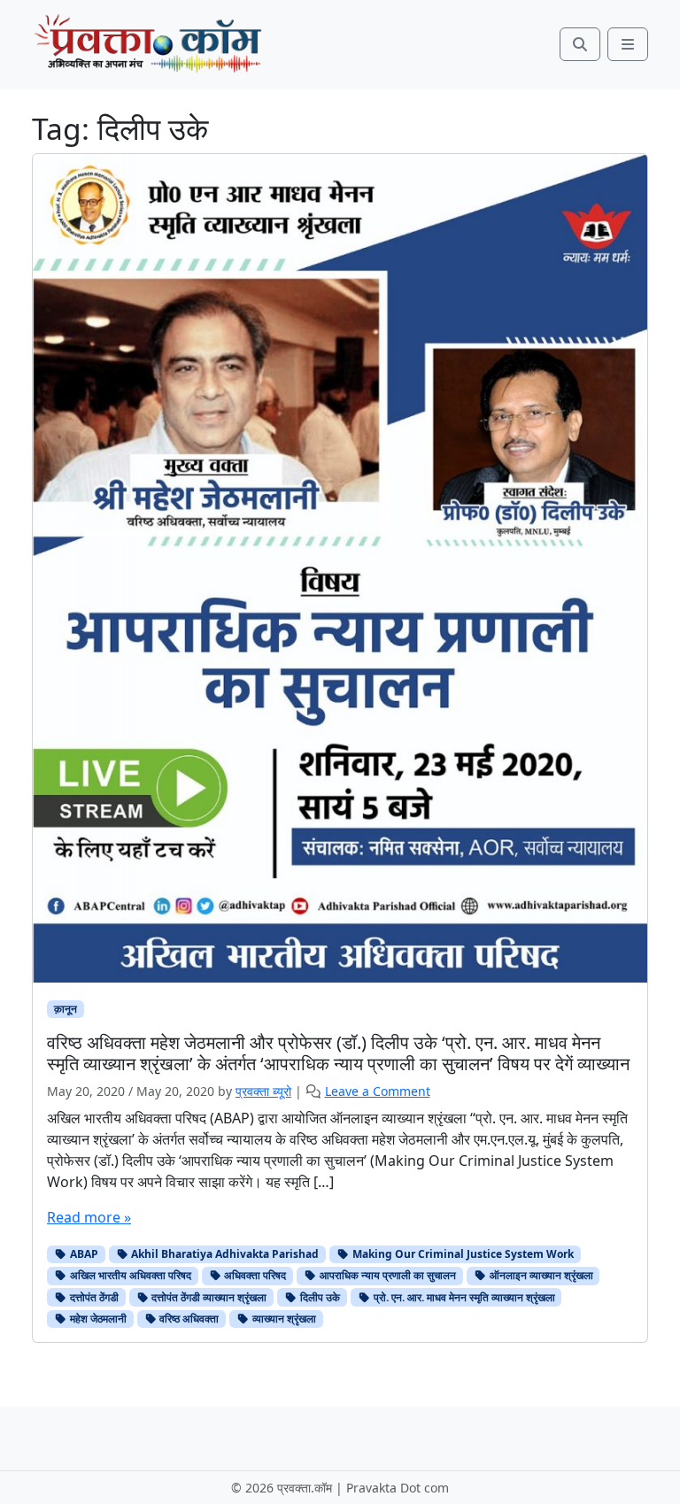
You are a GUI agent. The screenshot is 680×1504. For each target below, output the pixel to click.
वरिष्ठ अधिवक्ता (188, 1318)
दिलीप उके (319, 1297)
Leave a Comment (377, 1091)
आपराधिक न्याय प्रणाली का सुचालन (386, 1275)
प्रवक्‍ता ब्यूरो (263, 1091)
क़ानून (65, 1008)
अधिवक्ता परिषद (253, 1275)
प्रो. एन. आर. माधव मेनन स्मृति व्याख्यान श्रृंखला (463, 1297)
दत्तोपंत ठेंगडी (93, 1297)
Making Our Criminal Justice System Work (462, 1253)
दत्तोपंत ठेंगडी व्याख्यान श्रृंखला (208, 1297)
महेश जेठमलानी (97, 1318)
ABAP (82, 1253)
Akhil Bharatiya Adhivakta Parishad (223, 1253)
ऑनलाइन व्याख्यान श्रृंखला (540, 1275)
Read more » (89, 1217)
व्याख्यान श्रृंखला (283, 1318)
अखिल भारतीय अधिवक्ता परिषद (129, 1275)
